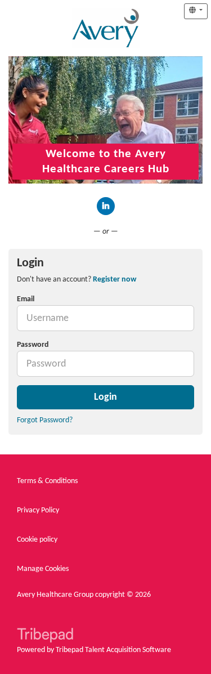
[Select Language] (196, 11)
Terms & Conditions (47, 481)
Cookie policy (37, 539)
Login (105, 397)
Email (25, 299)
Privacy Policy (38, 510)
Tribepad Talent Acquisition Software (113, 650)
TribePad (45, 636)
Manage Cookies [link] (43, 569)
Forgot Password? (45, 420)
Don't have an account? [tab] (76, 279)
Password (33, 345)
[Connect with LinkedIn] (106, 206)
